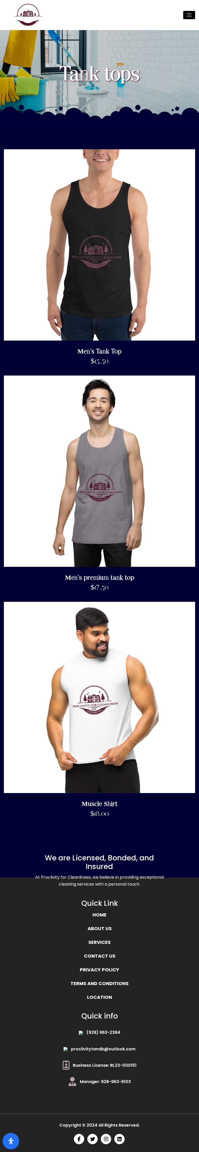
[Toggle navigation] (189, 15)
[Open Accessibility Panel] (11, 1141)
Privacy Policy (99, 969)
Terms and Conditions (99, 983)
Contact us (99, 956)
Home (99, 914)
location (99, 997)
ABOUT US (100, 928)
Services (99, 942)
